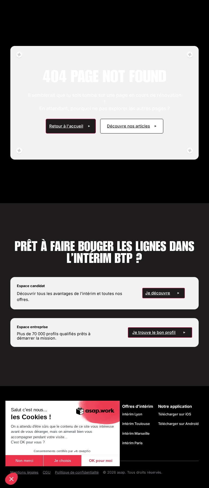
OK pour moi (100, 460)
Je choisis (62, 460)
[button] (11, 478)
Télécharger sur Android (178, 424)
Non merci (24, 460)
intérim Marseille (136, 433)
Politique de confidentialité (77, 472)
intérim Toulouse (136, 424)
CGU (47, 472)
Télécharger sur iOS (174, 414)
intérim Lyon (132, 414)
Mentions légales (24, 472)
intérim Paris (132, 443)
